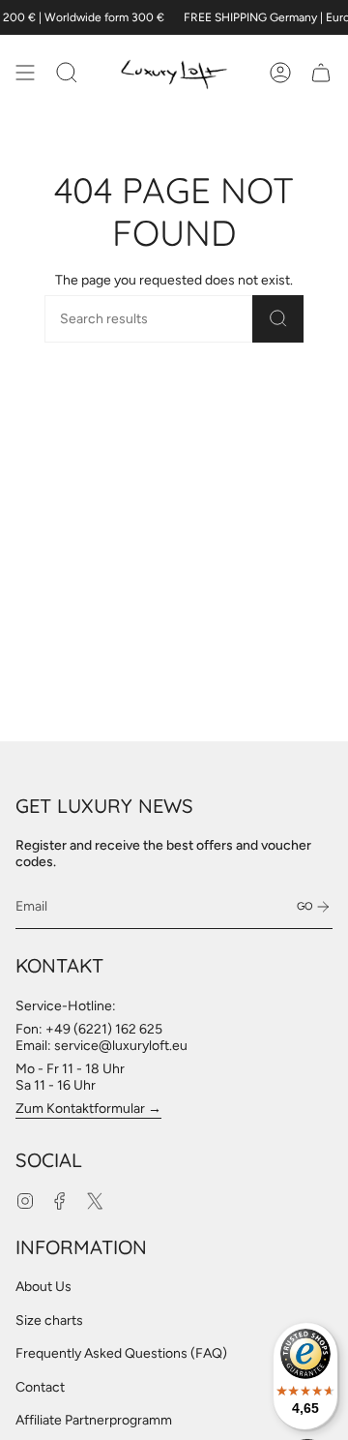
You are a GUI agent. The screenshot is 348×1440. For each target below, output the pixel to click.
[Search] (278, 319)
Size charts (49, 1320)
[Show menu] (25, 73)
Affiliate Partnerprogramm (93, 1420)
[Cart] (321, 73)
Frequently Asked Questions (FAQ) (121, 1353)
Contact (40, 1387)
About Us (43, 1286)
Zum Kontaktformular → (88, 1108)
